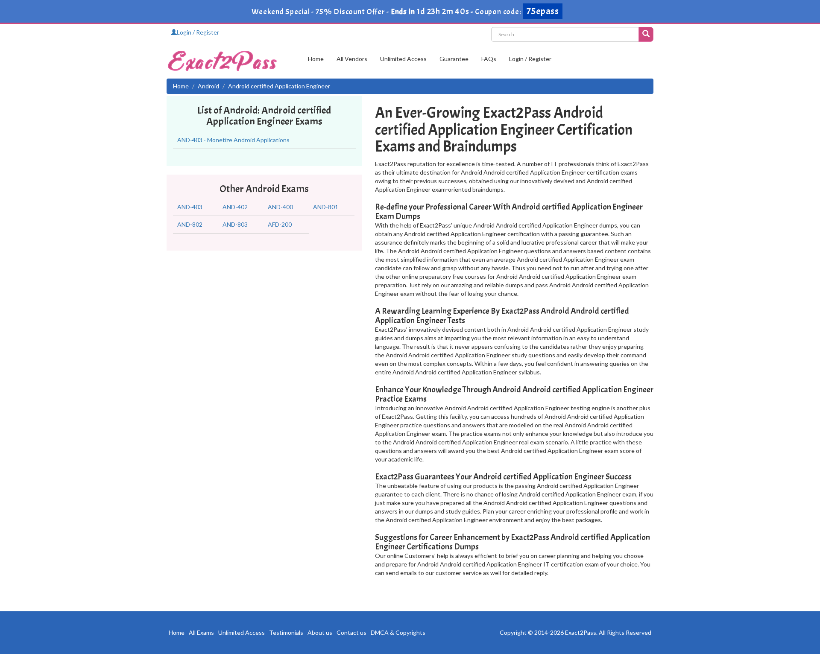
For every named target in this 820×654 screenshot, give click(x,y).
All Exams (201, 632)
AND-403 (189, 206)
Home (316, 58)
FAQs (488, 58)
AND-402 (235, 206)
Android (208, 86)
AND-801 (325, 206)
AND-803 (235, 224)
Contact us (351, 632)
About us (320, 632)
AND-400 (280, 206)
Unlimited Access (403, 58)
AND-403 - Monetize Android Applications (233, 139)
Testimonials (286, 632)
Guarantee (454, 58)
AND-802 (189, 224)
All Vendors (352, 58)
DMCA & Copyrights (398, 632)
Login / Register (198, 32)
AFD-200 (280, 224)
